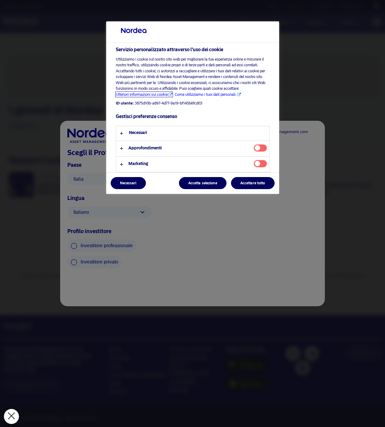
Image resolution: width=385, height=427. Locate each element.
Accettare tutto (252, 183)
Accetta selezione (202, 183)
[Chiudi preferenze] (11, 416)
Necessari (128, 183)
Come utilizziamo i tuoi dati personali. (205, 94)
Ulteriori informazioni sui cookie (142, 94)
